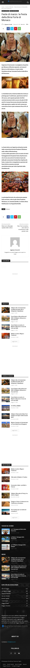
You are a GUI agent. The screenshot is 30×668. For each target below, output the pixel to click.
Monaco (8, 209)
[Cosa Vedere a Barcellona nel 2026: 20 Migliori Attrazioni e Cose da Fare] (6, 318)
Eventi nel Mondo (9, 7)
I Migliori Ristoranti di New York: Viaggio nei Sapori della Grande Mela (19, 415)
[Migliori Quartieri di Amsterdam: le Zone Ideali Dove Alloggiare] (6, 424)
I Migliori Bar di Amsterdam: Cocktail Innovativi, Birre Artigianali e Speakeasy (18, 309)
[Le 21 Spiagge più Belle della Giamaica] (6, 531)
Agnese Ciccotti (8, 24)
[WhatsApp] (19, 28)
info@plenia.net (12, 642)
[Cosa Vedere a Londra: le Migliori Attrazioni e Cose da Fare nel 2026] (6, 327)
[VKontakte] (18, 653)
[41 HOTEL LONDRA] (6, 408)
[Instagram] (15, 653)
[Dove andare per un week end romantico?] (6, 512)
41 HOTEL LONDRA (15, 405)
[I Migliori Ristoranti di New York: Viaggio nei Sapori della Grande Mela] (6, 416)
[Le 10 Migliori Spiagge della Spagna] (6, 547)
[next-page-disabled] (5, 267)
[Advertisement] (15, 285)
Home (3, 7)
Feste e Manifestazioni (14, 10)
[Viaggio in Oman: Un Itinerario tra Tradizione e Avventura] (6, 504)
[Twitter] (12, 28)
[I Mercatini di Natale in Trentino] (6, 479)
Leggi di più (14, 341)
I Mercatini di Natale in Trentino (19, 477)
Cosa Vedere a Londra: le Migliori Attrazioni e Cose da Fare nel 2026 (18, 326)
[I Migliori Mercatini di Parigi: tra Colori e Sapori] (6, 495)
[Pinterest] (15, 28)
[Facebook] (8, 28)
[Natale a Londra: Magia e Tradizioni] (6, 336)
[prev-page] (3, 267)
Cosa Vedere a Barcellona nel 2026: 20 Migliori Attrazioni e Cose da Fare (18, 318)
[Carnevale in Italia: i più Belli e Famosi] (6, 487)
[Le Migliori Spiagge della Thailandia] (6, 539)
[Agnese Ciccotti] (3, 24)
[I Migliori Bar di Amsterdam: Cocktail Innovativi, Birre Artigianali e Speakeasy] (6, 310)
